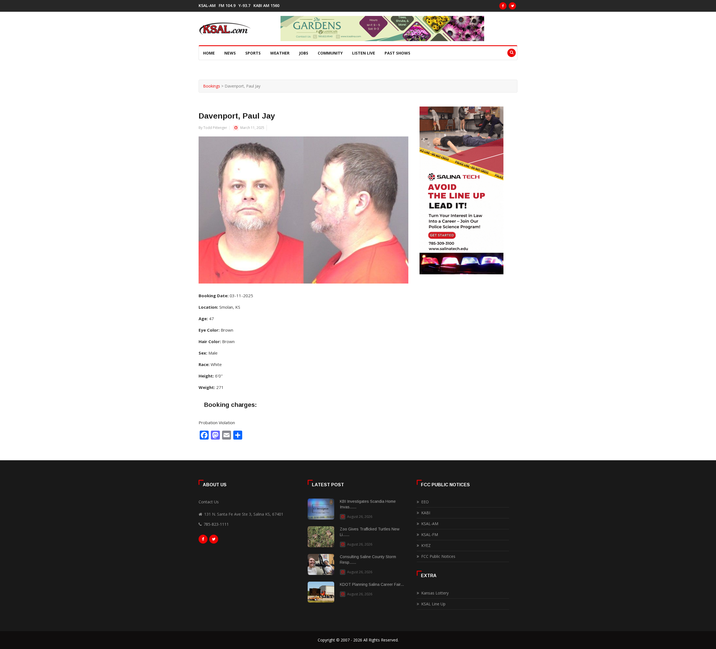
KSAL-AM (207, 5)
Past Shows (397, 53)
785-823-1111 (216, 524)
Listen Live (363, 53)
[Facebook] (503, 6)
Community (330, 53)
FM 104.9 (227, 5)
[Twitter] (512, 6)
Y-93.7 (244, 5)
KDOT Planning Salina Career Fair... (372, 584)
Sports (253, 53)
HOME (209, 53)
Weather (279, 53)
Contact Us (209, 501)
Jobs (303, 53)
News (230, 53)
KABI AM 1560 (266, 5)
